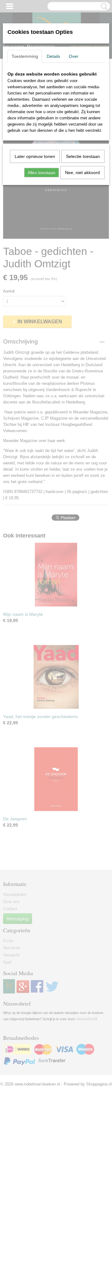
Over (73, 56)
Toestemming (25, 56)
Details (53, 56)
